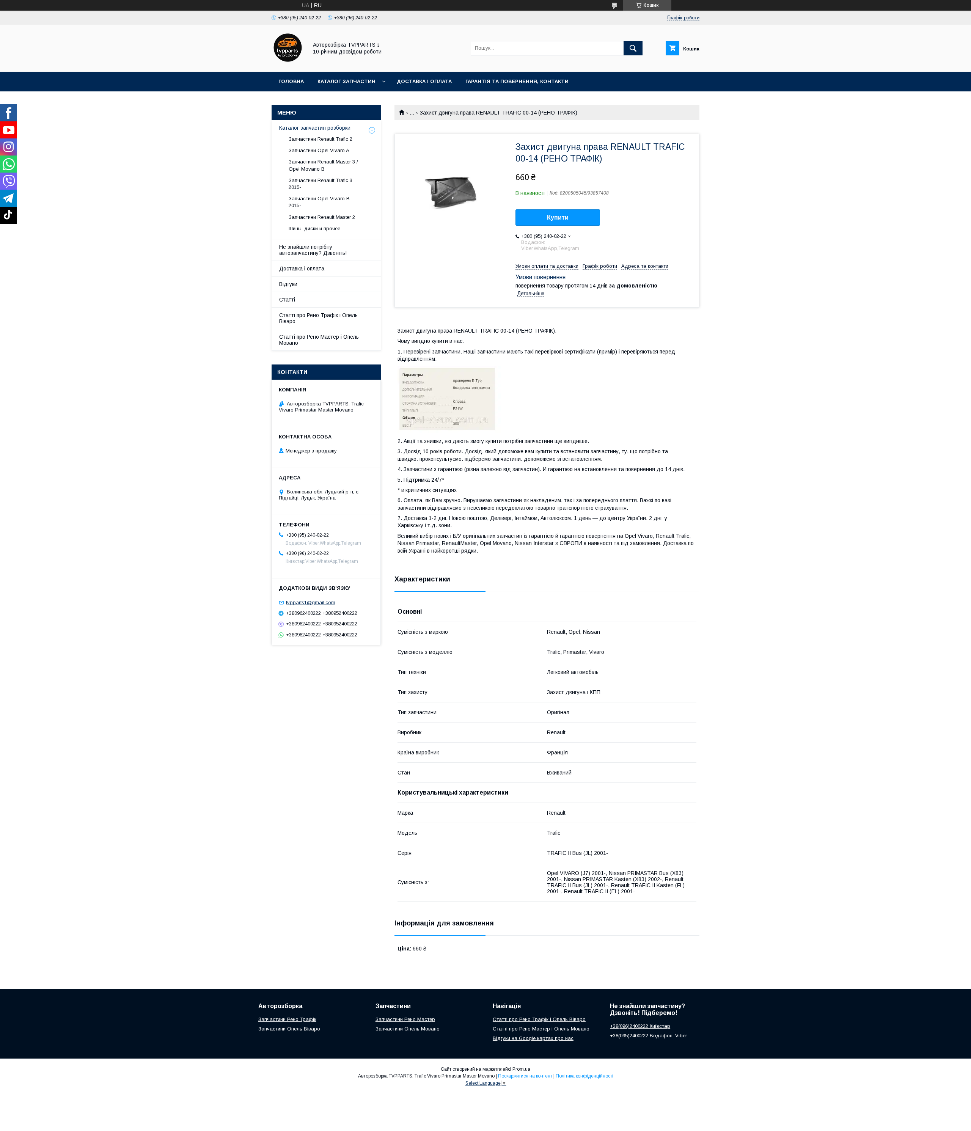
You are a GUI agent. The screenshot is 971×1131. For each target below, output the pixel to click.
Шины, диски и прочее (314, 228)
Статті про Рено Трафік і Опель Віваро (318, 318)
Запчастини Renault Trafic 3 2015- (320, 184)
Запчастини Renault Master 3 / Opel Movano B (323, 165)
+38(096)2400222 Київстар (640, 1026)
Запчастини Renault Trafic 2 (320, 139)
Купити (558, 217)
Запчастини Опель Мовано (408, 1029)
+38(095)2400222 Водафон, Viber (648, 1035)
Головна (291, 81)
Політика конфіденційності (584, 1076)
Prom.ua (521, 1069)
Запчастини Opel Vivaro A (319, 150)
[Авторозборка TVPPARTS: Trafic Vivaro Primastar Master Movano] (288, 62)
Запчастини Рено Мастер (405, 1019)
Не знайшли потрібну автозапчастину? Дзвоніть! (313, 250)
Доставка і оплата (424, 81)
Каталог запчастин (346, 81)
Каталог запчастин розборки (314, 128)
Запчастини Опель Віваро (289, 1029)
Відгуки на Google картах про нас (533, 1038)
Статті (287, 300)
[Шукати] (633, 48)
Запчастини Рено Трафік (287, 1019)
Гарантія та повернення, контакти (517, 81)
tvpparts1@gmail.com (310, 602)
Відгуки (288, 284)
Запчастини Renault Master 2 (322, 217)
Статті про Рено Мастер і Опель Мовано (319, 340)
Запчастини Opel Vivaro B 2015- (319, 202)
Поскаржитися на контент (525, 1076)
